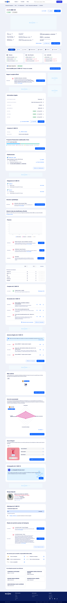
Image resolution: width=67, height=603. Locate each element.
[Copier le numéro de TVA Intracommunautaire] (13, 40)
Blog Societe (50, 595)
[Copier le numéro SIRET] (14, 37)
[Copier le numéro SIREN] (12, 34)
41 (18, 500)
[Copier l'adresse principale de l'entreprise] (56, 34)
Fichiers (16, 596)
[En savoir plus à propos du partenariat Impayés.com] (43, 556)
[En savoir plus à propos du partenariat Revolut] (24, 559)
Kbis (19, 49)
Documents (55, 49)
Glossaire (33, 596)
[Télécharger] (43, 304)
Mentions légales (39, 43)
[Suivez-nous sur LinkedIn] (50, 599)
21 (17, 500)
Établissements (32, 49)
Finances (48, 49)
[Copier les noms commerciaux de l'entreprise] (43, 108)
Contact (25, 49)
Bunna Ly (15, 515)
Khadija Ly (11, 515)
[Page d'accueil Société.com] (7, 2)
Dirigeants (41, 49)
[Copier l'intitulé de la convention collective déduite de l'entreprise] (43, 102)
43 (19, 500)
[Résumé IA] (37, 304)
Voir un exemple (20, 83)
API (15, 599)
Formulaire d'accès (9, 214)
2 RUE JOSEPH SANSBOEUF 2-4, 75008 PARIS (47, 34)
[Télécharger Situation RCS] (43, 111)
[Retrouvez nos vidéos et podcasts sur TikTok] (57, 599)
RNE (43, 40)
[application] (25, 228)
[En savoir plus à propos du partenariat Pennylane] (43, 559)
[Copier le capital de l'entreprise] (43, 105)
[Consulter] (40, 304)
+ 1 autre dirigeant (47, 37)
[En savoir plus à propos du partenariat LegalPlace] (24, 556)
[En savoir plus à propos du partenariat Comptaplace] (24, 562)
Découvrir (41, 478)
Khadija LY (41, 37)
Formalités (22, 1)
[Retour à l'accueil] (8, 594)
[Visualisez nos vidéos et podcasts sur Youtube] (55, 599)
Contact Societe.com (35, 595)
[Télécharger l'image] (12, 495)
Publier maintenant (40, 360)
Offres (28, 1)
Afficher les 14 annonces (31, 360)
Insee (41, 40)
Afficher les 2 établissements (39, 168)
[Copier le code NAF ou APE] (31, 37)
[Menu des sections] (6, 50)
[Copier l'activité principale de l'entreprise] (43, 99)
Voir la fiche (42, 185)
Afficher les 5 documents (39, 322)
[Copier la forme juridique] (33, 40)
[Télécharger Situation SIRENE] (43, 114)
